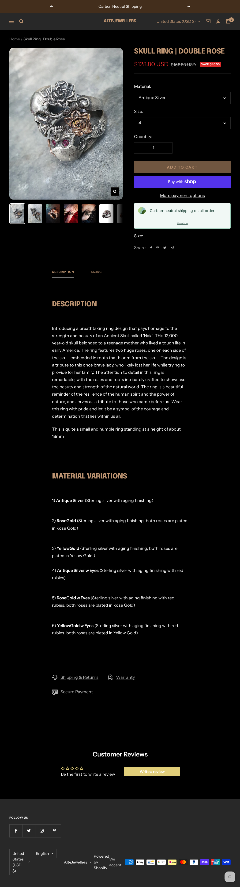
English (42, 853)
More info (182, 223)
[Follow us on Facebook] (15, 830)
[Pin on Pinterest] (157, 247)
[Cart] (228, 21)
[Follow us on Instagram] (41, 830)
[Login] (218, 21)
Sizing (96, 272)
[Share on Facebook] (151, 247)
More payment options (182, 195)
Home (14, 39)
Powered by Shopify (101, 862)
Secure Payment (76, 691)
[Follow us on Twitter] (28, 830)
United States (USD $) (176, 21)
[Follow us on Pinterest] (54, 830)
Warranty (125, 677)
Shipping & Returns (79, 677)
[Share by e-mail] (172, 247)
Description (63, 272)
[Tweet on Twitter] (165, 247)
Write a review (152, 771)
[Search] (21, 21)
